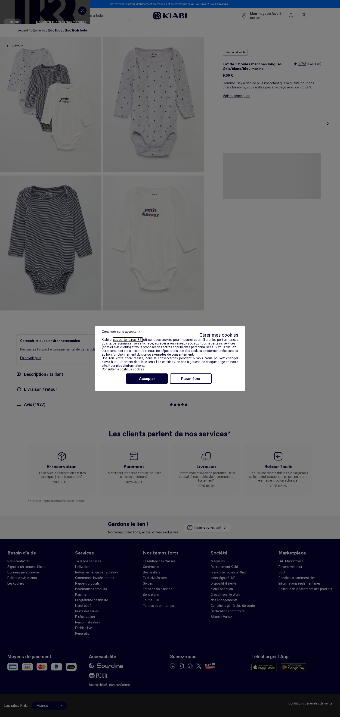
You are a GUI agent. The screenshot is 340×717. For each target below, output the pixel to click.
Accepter (147, 379)
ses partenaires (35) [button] (127, 339)
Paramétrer (191, 379)
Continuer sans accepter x (121, 331)
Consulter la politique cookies (123, 369)
